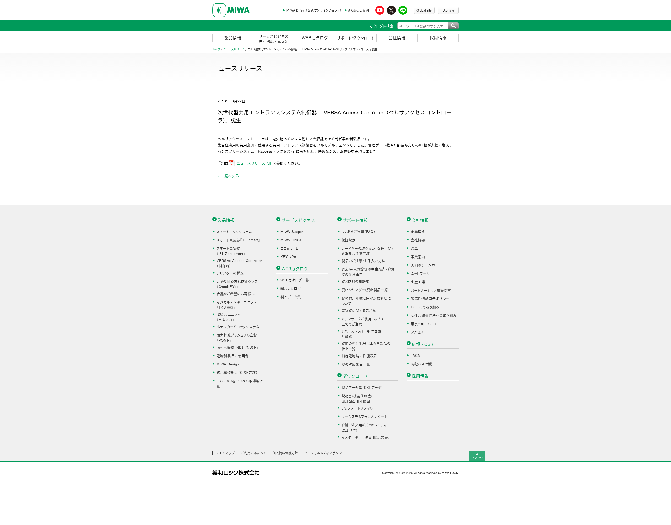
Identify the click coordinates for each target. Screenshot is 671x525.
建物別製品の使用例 (233, 355)
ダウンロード (355, 376)
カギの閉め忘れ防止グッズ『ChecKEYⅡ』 (237, 284)
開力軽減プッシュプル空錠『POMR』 (237, 337)
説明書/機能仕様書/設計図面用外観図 (357, 398)
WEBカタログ (315, 38)
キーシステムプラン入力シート (365, 416)
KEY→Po (288, 256)
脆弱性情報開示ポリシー (430, 298)
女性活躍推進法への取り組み (434, 315)
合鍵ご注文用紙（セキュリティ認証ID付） (364, 427)
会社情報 (396, 38)
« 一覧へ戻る (228, 175)
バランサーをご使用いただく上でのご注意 (363, 321)
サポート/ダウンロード (356, 37)
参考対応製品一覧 (356, 364)
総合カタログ (290, 288)
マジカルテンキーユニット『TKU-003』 (236, 304)
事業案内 (418, 256)
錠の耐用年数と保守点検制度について (366, 301)
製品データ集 (290, 296)
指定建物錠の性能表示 (359, 355)
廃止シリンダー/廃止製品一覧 (365, 289)
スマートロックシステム (234, 231)
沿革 (414, 248)
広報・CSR (423, 344)
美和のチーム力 (423, 264)
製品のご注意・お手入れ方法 (364, 260)
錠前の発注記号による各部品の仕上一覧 (366, 346)
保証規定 (349, 239)
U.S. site (448, 10)
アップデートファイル (357, 408)
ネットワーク (420, 273)
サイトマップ (225, 453)
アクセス (417, 332)
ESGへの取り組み (425, 306)
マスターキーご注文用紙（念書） (366, 437)
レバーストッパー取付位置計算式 (361, 334)
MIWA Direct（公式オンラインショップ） (314, 10)
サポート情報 (355, 220)
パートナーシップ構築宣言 (431, 290)
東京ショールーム (424, 323)
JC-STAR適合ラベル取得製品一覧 (242, 383)
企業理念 (418, 231)
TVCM (416, 355)
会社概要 (418, 239)
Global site (424, 10)
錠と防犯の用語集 (356, 281)
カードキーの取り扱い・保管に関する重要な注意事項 (368, 251)
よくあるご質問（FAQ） (359, 231)
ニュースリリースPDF (254, 163)
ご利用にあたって (253, 453)
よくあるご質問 (358, 10)
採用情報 (438, 38)
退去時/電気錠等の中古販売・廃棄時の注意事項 (368, 271)
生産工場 (418, 281)
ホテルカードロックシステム (238, 326)
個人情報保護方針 (285, 453)
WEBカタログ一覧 (294, 279)
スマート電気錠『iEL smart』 (238, 239)
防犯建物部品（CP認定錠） (237, 372)
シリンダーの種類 (230, 272)
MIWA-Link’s (290, 239)
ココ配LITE (289, 248)
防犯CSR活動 (422, 363)
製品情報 (232, 38)
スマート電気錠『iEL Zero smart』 (231, 251)
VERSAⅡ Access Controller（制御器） (239, 263)
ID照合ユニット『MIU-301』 (228, 317)
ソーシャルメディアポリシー (324, 453)
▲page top (477, 455)
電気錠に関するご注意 (359, 310)
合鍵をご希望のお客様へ (236, 293)
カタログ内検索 (381, 25)
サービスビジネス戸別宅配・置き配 (273, 38)
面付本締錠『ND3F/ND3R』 (237, 347)
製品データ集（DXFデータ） (362, 387)
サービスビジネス (298, 220)
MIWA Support (292, 231)
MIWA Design (228, 364)
